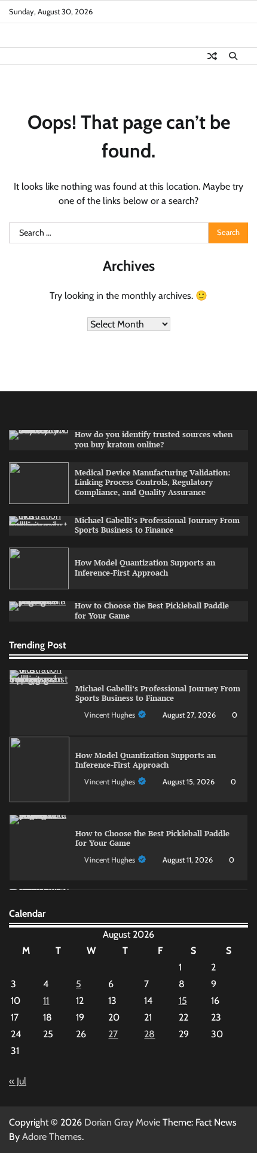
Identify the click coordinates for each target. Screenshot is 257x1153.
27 (113, 1034)
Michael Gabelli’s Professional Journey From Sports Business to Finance (157, 525)
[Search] (233, 56)
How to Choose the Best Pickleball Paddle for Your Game (152, 839)
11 (46, 1000)
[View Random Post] (212, 56)
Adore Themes (52, 1136)
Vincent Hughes (109, 714)
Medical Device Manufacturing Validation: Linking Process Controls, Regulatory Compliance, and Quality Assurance (152, 483)
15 (183, 1000)
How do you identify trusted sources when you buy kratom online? (153, 439)
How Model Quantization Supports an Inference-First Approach (145, 568)
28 (149, 1034)
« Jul (17, 1081)
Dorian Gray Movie (122, 1122)
